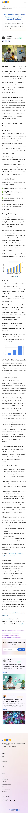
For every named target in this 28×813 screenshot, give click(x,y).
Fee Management (16, 637)
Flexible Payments (11, 630)
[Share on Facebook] (3, 41)
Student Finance (20, 630)
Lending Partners (5, 781)
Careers (3, 768)
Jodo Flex (4, 630)
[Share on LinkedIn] (9, 41)
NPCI (16, 276)
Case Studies (4, 761)
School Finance (5, 635)
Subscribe (20, 649)
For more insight (6, 619)
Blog (2, 6)
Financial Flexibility (14, 635)
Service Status (5, 779)
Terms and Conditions (6, 784)
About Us (4, 764)
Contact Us (4, 766)
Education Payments (6, 633)
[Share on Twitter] (6, 41)
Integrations (4, 776)
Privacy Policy (4, 786)
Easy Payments (16, 633)
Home (3, 756)
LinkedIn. (21, 624)
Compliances (4, 791)
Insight (7, 6)
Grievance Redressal (6, 789)
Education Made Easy (6, 637)
